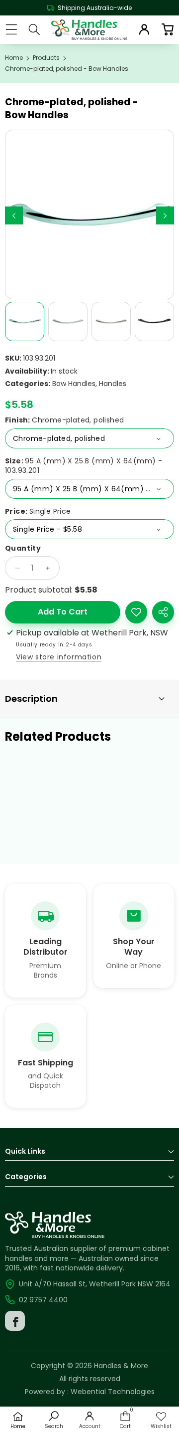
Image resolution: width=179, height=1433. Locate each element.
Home (14, 58)
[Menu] (11, 29)
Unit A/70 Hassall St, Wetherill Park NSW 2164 (95, 1284)
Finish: (64, 420)
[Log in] (144, 29)
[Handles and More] (89, 29)
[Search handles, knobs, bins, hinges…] (34, 29)
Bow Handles (73, 384)
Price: (38, 511)
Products (46, 58)
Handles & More (121, 1366)
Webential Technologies (113, 1392)
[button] (167, 29)
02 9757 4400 (43, 1300)
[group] (24, 321)
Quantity (23, 548)
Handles (112, 384)
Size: (83, 466)
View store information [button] (58, 657)
